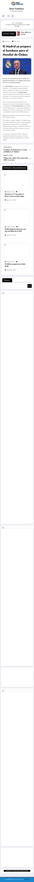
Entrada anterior (8, 147)
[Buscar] (8, 16)
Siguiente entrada (8, 155)
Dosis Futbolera (16, 8)
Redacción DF (10, 192)
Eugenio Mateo (11, 227)
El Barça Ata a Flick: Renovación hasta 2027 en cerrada (16, 159)
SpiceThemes (26, 879)
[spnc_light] (12, 16)
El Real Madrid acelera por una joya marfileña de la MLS (15, 230)
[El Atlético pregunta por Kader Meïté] (17, 252)
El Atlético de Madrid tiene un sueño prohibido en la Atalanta (15, 151)
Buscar (7, 280)
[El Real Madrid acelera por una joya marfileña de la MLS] (17, 217)
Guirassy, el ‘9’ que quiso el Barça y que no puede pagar (14, 195)
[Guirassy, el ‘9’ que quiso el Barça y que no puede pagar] (17, 182)
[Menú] (3, 16)
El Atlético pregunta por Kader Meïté (15, 265)
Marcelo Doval (7, 41)
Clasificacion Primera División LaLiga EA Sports (17, 871)
